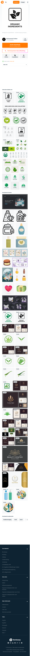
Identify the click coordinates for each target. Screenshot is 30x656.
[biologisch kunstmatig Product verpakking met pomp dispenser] (8, 316)
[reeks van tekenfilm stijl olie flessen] (9, 387)
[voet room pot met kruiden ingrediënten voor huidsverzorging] (8, 329)
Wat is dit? (12, 61)
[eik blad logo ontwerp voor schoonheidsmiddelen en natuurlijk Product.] (8, 475)
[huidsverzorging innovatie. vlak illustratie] (10, 360)
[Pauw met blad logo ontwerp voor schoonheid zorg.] (8, 638)
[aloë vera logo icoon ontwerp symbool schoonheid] (8, 486)
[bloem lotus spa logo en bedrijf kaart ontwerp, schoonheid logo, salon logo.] (14, 594)
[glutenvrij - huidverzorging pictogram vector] (8, 97)
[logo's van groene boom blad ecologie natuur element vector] (8, 193)
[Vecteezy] (2, 2)
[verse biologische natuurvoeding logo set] (14, 215)
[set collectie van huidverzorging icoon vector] (14, 122)
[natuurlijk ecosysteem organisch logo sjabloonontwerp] (14, 230)
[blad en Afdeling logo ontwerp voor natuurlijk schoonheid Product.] (9, 619)
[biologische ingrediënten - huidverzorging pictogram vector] (8, 110)
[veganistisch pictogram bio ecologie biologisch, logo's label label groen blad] (18, 190)
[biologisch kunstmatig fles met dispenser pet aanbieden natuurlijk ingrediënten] (8, 304)
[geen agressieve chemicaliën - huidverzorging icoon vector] (8, 167)
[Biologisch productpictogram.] (7, 133)
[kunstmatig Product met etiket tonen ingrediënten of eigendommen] (8, 291)
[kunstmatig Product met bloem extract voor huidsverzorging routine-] (8, 265)
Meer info (5, 64)
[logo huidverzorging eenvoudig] (8, 647)
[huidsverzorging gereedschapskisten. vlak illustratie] (14, 250)
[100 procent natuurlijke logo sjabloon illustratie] (10, 143)
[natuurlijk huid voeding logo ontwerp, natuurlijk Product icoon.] (9, 581)
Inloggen (23, 2)
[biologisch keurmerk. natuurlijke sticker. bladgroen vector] (8, 180)
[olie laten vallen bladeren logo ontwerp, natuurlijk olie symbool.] (8, 629)
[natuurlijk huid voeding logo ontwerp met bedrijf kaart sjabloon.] (8, 466)
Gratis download (15, 45)
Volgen (25, 40)
